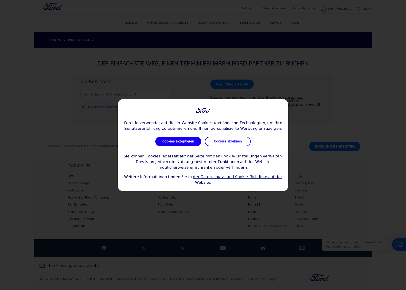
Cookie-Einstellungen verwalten (251, 156)
